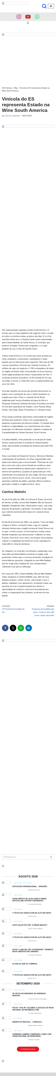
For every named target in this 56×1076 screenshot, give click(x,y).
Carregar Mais (28, 1049)
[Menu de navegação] (51, 6)
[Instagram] (19, 16)
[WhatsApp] (21, 628)
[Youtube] (28, 16)
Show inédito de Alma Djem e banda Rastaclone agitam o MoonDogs (29, 900)
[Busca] (44, 6)
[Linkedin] (28, 628)
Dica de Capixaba (12, 116)
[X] (13, 628)
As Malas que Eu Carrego (24, 964)
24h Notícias (7, 88)
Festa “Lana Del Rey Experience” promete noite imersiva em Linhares (32, 951)
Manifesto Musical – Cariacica (27, 1022)
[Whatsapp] (37, 16)
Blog (16, 88)
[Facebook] (5, 628)
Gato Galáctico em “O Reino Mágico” (30, 925)
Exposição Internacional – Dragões (29, 886)
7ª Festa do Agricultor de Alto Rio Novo (31, 913)
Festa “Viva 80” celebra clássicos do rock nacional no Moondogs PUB (33, 1009)
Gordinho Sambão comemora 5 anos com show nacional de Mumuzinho (31, 1035)
